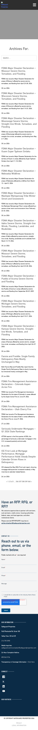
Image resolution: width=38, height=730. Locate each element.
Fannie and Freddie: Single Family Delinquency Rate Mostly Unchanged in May (18, 359)
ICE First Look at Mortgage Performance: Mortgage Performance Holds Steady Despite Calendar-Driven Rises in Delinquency (18, 456)
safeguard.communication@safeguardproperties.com (18, 648)
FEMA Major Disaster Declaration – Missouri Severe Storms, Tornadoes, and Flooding (18, 71)
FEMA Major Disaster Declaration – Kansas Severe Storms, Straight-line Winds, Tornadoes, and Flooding (18, 330)
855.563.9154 (5, 657)
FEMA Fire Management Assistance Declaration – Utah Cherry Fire (19, 408)
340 (29, 481)
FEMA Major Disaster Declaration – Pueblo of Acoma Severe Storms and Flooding (18, 278)
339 (26, 481)
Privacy (19, 723)
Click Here (31, 662)
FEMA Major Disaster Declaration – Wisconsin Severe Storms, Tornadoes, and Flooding (18, 96)
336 (17, 481)
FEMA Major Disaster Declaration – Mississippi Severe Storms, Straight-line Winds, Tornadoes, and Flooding (19, 122)
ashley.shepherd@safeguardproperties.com (15, 523)
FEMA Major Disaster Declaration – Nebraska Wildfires (18, 172)
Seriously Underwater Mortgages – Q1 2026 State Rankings (18, 430)
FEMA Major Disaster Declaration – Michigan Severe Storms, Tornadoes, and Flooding (18, 303)
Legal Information (19, 725)
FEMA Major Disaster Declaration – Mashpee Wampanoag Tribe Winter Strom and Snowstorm (18, 196)
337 (20, 481)
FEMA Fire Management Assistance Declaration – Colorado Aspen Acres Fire (19, 384)
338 (23, 481)
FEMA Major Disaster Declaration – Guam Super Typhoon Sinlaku (18, 150)
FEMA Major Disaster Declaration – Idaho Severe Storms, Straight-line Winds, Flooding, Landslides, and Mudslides (18, 224)
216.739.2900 (5, 641)
